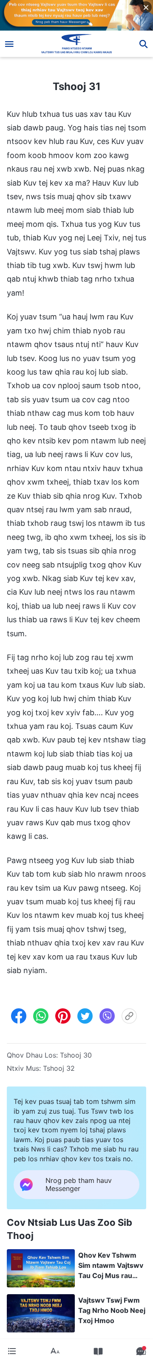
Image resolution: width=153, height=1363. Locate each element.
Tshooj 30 (76, 1055)
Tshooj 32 (59, 1068)
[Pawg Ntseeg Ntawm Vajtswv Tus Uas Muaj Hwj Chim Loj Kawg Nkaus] (76, 44)
